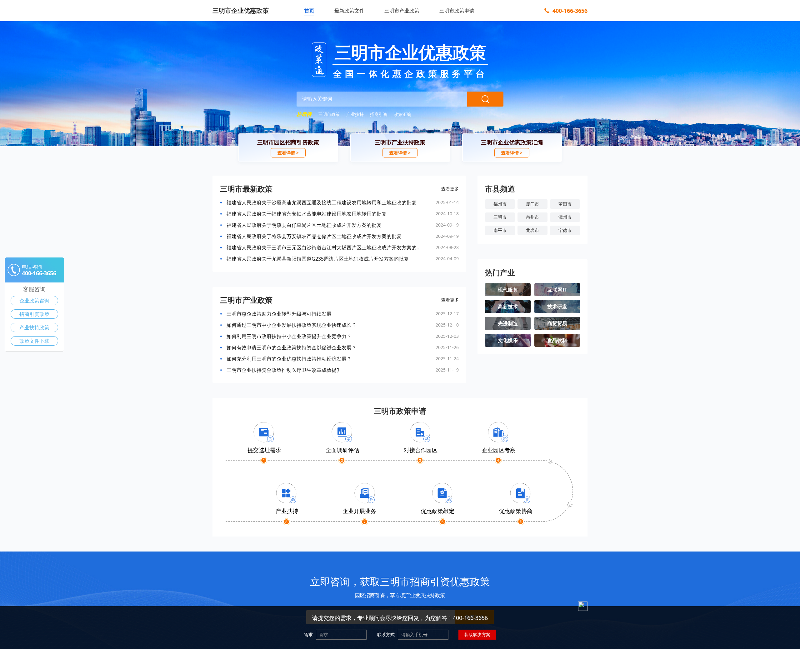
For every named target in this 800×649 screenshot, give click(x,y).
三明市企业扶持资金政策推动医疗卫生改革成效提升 (284, 370)
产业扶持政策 (34, 327)
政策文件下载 (34, 340)
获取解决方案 (477, 634)
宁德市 (565, 230)
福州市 (500, 204)
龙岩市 (532, 230)
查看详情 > (288, 153)
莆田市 (565, 204)
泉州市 (532, 217)
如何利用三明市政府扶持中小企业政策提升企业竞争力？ (289, 336)
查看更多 (450, 189)
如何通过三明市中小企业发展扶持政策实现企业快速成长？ (292, 325)
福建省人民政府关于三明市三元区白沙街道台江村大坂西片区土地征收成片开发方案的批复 (324, 247)
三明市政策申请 (456, 10)
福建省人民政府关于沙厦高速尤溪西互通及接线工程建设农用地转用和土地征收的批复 (322, 202)
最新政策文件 (349, 10)
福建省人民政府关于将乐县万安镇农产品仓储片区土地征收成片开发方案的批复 (314, 236)
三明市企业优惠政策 (240, 10)
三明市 (500, 217)
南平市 (500, 230)
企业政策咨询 (34, 300)
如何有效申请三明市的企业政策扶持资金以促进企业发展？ (292, 347)
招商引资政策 (34, 314)
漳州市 (565, 217)
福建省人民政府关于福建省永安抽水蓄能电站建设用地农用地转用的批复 (307, 213)
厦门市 (532, 204)
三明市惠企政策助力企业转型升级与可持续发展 (279, 313)
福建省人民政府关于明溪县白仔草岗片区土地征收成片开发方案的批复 (304, 225)
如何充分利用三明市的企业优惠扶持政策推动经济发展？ (289, 358)
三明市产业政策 (401, 10)
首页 (309, 10)
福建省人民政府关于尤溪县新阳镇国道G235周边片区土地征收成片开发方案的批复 (318, 258)
